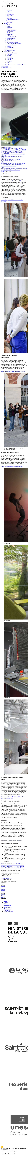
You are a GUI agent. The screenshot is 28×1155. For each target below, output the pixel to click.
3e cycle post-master (11, 44)
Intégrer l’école (8, 200)
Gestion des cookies (8, 911)
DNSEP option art (14, 148)
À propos (6, 902)
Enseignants (9, 61)
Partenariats (9, 56)
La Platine (9, 16)
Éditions (5, 48)
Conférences (9, 12)
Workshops (22, 371)
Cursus (8, 26)
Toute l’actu (9, 22)
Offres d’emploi (7, 905)
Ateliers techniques (11, 30)
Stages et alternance (11, 28)
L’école (8, 24)
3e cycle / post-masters (17, 840)
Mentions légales (7, 907)
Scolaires (9, 59)
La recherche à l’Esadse (12, 42)
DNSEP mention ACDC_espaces (14, 149)
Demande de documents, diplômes (19, 168)
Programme (6, 8)
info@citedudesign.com (6, 878)
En (7, 66)
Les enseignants (4, 160)
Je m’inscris (3, 871)
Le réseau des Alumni (6, 168)
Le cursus (3, 200)
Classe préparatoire (5, 148)
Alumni (8, 35)
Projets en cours (10, 47)
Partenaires (12, 170)
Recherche (6, 40)
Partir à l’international (6, 164)
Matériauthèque (10, 32)
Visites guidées (10, 14)
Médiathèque (10, 31)
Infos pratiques (7, 51)
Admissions (9, 27)
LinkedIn (3, 890)
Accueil (2, 67)
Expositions (9, 10)
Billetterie (9, 55)
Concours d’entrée (13, 156)
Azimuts (9, 46)
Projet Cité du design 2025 (7, 798)
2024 (13, 180)
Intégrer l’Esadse (5, 156)
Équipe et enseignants (15, 159)
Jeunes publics (10, 58)
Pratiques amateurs (11, 38)
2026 (20, 180)
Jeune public (9, 15)
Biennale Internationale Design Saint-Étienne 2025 (12, 796)
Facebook (3, 886)
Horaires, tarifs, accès (12, 52)
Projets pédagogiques (15, 371)
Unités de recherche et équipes (14, 43)
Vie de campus (10, 39)
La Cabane (9, 18)
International (9, 34)
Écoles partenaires (15, 164)
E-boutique (9, 54)
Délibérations (7, 910)
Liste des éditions (11, 50)
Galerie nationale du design (13, 19)
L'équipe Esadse (12, 160)
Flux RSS (6, 903)
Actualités (6, 20)
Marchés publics (7, 909)
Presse (8, 62)
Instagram (3, 883)
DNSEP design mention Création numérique (14, 154)
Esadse (5, 23)
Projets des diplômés (11, 36)
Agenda (8, 11)
